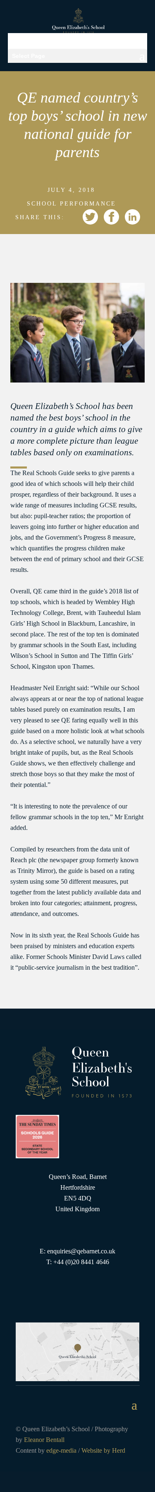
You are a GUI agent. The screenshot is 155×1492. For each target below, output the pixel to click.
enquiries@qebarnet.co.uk (81, 1251)
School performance (71, 204)
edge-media (61, 1450)
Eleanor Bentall (44, 1439)
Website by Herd (103, 1450)
